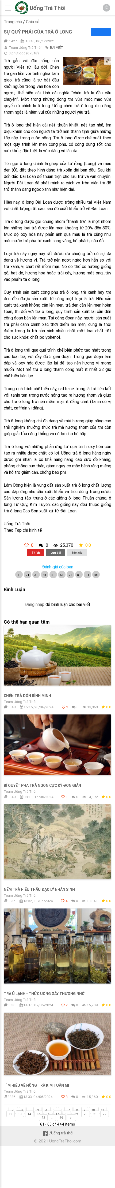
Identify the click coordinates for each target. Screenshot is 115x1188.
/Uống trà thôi (61, 1133)
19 (76, 1114)
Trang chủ (13, 21)
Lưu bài (56, 552)
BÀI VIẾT (56, 47)
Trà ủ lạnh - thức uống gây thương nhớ (44, 993)
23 (43, 1118)
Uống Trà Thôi (48, 8)
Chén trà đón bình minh (27, 695)
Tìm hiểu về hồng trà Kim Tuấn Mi (36, 1085)
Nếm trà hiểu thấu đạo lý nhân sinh (39, 889)
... (30, 1110)
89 (61, 1118)
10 (93, 1110)
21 (95, 1114)
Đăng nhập (34, 604)
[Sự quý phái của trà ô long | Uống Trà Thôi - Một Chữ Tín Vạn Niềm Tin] (21, 12)
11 (102, 1110)
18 (66, 1114)
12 (10, 1114)
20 (85, 1114)
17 (57, 1114)
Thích (36, 552)
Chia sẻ (32, 21)
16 (48, 1114)
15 (38, 1114)
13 (20, 1114)
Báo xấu (77, 552)
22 (104, 1114)
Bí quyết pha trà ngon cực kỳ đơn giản (42, 785)
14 (29, 1114)
